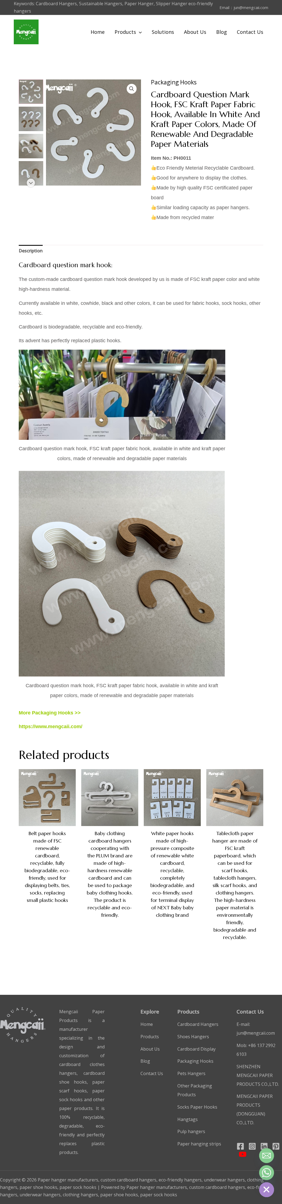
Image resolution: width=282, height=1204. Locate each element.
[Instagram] (252, 1146)
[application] (139, 32)
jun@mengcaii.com (251, 7)
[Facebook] (240, 1146)
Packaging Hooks (174, 82)
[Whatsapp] (266, 1172)
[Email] (266, 1155)
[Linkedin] (264, 1146)
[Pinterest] (276, 1146)
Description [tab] (31, 251)
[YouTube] (242, 1154)
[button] (132, 89)
